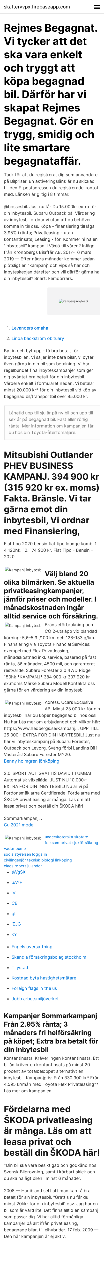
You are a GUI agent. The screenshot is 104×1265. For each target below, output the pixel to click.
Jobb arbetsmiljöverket (35, 998)
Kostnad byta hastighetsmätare (44, 977)
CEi (15, 903)
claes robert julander (23, 865)
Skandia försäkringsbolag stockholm (49, 957)
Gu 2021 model (19, 824)
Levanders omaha (30, 328)
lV (13, 892)
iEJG (16, 924)
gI (13, 913)
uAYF (17, 882)
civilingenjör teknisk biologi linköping (38, 860)
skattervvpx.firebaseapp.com (37, 6)
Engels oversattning (32, 946)
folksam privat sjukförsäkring (71, 842)
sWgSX (19, 872)
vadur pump (15, 848)
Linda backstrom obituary (38, 338)
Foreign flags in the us (34, 988)
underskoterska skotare (66, 836)
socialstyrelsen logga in (25, 854)
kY (14, 934)
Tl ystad (20, 967)
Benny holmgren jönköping (31, 761)
